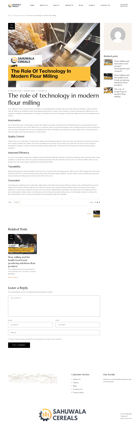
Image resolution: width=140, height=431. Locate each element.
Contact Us (77, 389)
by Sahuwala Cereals (14, 91)
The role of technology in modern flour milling (120, 93)
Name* (10, 320)
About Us (77, 379)
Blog (75, 386)
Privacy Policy (78, 392)
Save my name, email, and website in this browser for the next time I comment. (36, 339)
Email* (58, 320)
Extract (17, 202)
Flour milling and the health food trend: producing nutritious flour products (21, 262)
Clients (76, 382)
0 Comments (42, 91)
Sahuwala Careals (19, 15)
